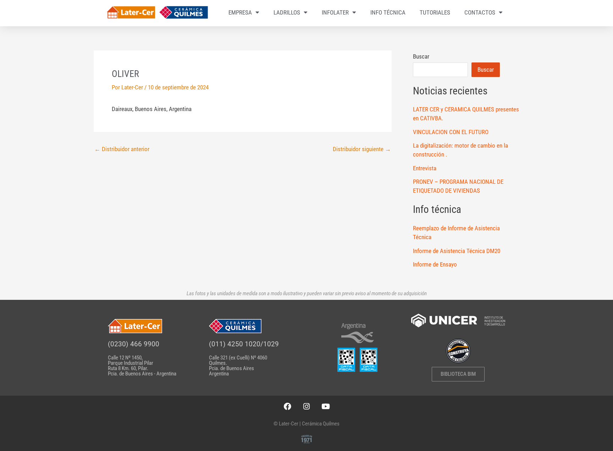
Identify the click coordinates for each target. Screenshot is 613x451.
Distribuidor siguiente (362, 149)
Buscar (421, 56)
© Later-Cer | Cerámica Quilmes (306, 423)
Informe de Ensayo (435, 264)
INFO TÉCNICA (387, 12)
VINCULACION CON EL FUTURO (450, 132)
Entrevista (424, 168)
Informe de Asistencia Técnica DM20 (456, 250)
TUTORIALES (435, 12)
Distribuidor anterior (121, 149)
